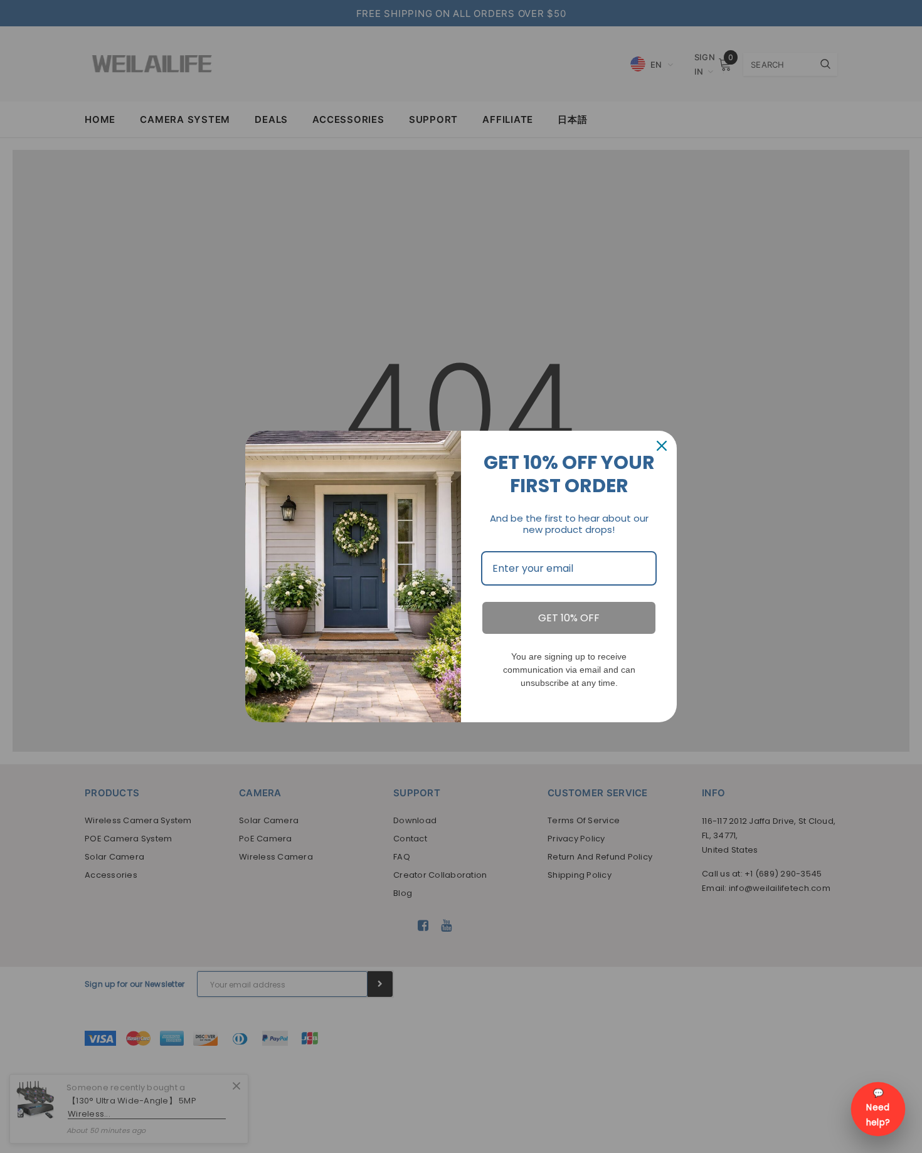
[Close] (662, 446)
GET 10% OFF (569, 618)
